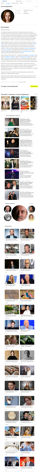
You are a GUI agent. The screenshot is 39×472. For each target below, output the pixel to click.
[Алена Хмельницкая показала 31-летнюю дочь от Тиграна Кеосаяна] (27, 357)
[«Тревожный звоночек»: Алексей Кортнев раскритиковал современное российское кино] (27, 236)
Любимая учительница (10, 56)
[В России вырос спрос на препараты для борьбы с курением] (27, 449)
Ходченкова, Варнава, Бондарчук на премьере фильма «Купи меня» (25, 121)
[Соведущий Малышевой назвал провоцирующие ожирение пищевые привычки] (12, 418)
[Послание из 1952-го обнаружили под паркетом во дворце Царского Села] (12, 297)
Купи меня (32, 110)
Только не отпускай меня (30, 48)
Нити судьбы (31, 55)
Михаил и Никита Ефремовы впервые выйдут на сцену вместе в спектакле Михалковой (26, 183)
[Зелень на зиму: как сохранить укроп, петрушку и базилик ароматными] (12, 312)
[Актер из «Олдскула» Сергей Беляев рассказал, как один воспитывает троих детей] (27, 297)
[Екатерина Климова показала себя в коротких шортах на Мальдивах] (12, 403)
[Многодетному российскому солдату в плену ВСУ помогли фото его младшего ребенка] (12, 251)
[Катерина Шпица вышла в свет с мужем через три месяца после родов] (27, 312)
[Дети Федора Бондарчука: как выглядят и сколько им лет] (27, 266)
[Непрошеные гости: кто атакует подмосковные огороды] (12, 342)
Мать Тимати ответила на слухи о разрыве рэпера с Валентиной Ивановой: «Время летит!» (26, 131)
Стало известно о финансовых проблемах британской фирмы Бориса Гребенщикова (26, 152)
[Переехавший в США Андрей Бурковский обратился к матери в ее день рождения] (12, 236)
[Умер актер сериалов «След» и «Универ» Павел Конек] (12, 388)
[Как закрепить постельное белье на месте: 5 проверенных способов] (12, 449)
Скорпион (25, 11)
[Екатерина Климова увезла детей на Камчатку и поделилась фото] (12, 357)
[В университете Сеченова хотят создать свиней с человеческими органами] (12, 373)
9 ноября (25, 10)
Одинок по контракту (6, 49)
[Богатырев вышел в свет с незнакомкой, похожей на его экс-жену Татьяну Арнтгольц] (27, 418)
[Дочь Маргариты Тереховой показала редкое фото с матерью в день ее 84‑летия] (27, 403)
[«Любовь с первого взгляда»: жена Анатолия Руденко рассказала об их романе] (27, 373)
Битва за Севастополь (26, 51)
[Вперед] (37, 94)
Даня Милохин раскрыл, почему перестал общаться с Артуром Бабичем (26, 162)
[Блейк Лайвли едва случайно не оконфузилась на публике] (27, 433)
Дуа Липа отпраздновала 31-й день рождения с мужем (27, 193)
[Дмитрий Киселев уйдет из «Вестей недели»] (27, 327)
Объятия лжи (7, 58)
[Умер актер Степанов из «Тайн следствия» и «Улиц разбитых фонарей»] (12, 433)
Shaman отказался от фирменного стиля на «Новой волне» (27, 173)
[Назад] (35, 94)
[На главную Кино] (5, 1)
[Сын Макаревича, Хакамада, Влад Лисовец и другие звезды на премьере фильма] (12, 266)
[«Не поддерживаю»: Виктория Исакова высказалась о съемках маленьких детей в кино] (12, 327)
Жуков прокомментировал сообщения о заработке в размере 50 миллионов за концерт (26, 142)
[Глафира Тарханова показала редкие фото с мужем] (27, 388)
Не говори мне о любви (25, 56)
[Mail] (3, 1)
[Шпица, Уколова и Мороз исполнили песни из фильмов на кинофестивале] (12, 464)
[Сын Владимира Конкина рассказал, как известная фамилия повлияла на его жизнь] (27, 281)
